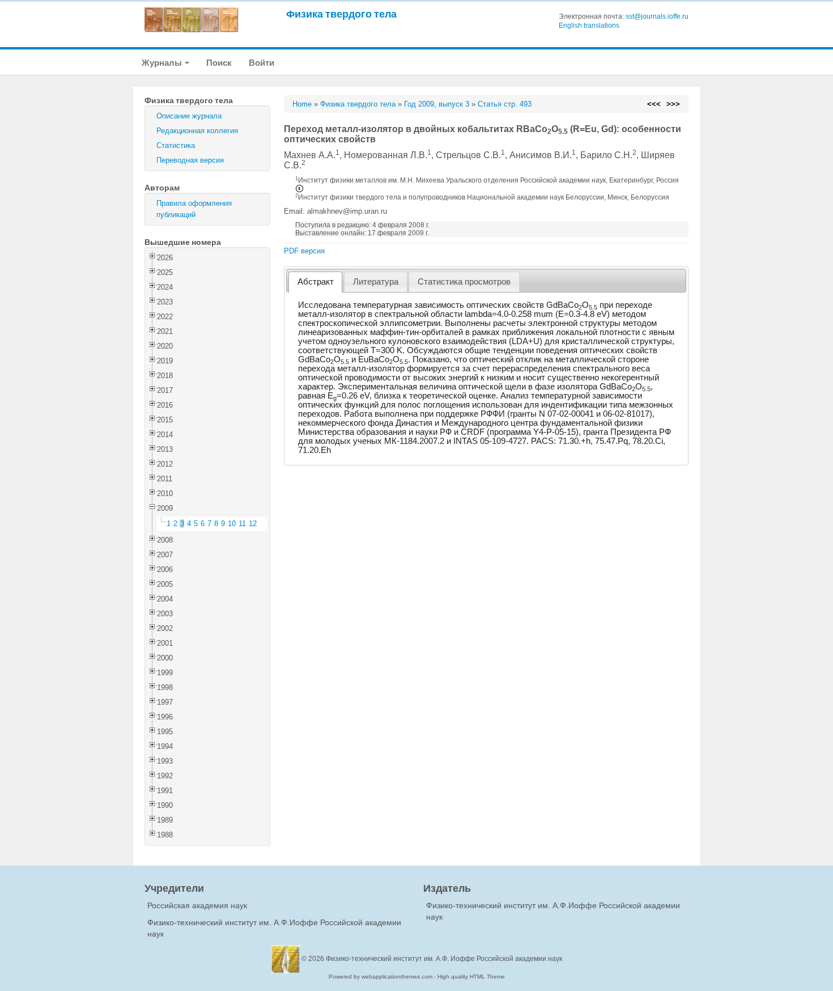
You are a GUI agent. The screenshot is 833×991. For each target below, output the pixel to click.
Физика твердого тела (341, 13)
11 (242, 523)
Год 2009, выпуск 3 (436, 104)
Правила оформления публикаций (194, 209)
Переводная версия (190, 160)
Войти (261, 62)
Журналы (163, 62)
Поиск (219, 62)
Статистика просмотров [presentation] (464, 281)
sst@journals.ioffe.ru (657, 16)
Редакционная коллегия (197, 130)
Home (302, 104)
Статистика (175, 145)
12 (253, 523)
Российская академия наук (197, 905)
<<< (654, 104)
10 (232, 523)
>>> (673, 104)
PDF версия (304, 251)
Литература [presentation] (375, 281)
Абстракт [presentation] (316, 281)
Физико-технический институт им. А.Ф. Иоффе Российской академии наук (444, 959)
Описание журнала (189, 116)
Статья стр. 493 (505, 104)
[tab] (315, 282)
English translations (589, 25)
